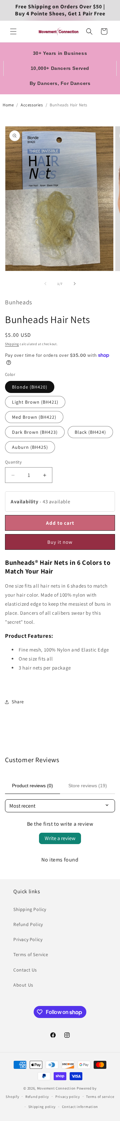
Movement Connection (56, 1088)
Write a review (60, 838)
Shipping (12, 344)
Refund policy (37, 1096)
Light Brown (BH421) (35, 402)
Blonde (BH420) (29, 387)
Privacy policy (67, 1096)
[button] (13, 31)
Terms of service (100, 1096)
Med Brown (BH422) (34, 417)
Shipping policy (42, 1106)
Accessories (32, 105)
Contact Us (25, 970)
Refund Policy (28, 924)
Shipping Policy (29, 909)
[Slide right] (74, 283)
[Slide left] (45, 283)
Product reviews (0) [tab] (32, 785)
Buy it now (60, 542)
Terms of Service (30, 954)
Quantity (13, 462)
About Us (23, 985)
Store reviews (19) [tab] (87, 785)
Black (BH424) (90, 432)
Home (8, 105)
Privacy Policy (27, 939)
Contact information (80, 1106)
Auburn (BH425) (30, 447)
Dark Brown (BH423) (35, 432)
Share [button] (18, 702)
